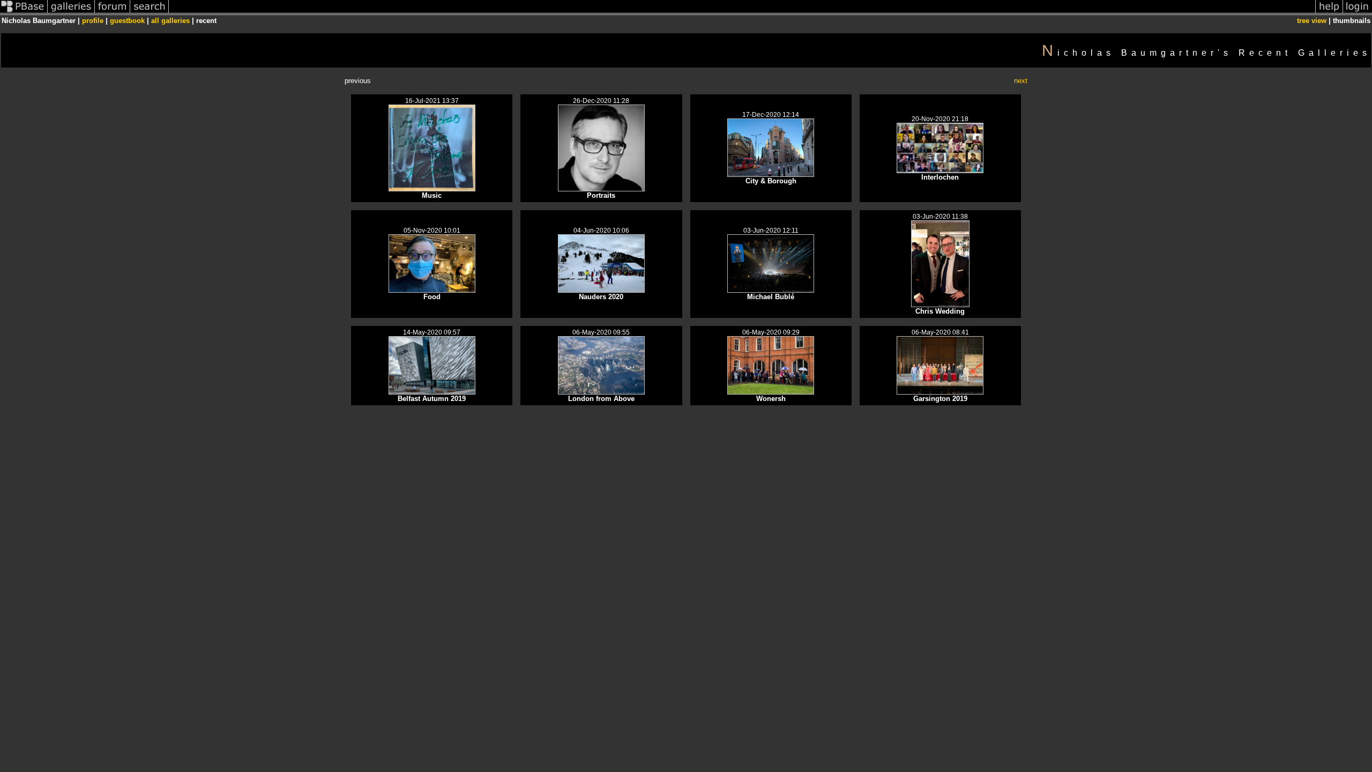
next (1020, 81)
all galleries (170, 21)
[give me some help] (1329, 13)
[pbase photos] (24, 13)
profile (92, 21)
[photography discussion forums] (112, 13)
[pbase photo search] (149, 13)
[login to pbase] (1357, 13)
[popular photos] (742, 13)
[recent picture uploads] (71, 13)
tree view (1311, 21)
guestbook (127, 21)
